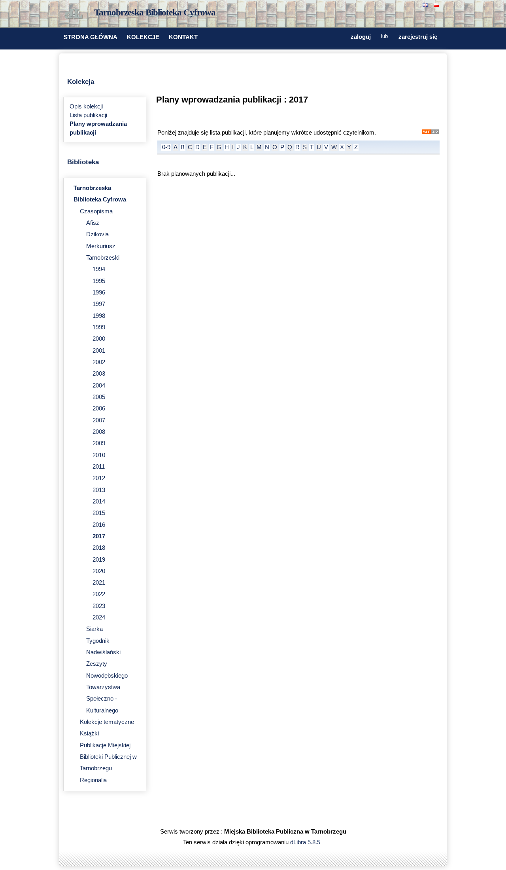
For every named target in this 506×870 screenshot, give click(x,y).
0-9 (166, 147)
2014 (99, 501)
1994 (99, 269)
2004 (99, 385)
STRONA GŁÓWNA (90, 37)
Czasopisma (96, 211)
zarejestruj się (417, 37)
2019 (99, 560)
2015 (99, 513)
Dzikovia (97, 234)
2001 (99, 351)
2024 (99, 617)
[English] (426, 4)
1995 (99, 281)
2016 (99, 525)
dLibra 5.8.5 (306, 842)
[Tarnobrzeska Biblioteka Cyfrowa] (75, 14)
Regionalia (93, 780)
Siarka (94, 629)
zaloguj (361, 37)
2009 (99, 443)
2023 (99, 606)
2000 (99, 339)
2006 (99, 408)
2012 (99, 478)
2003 (99, 373)
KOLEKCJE (143, 37)
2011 (99, 466)
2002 (99, 362)
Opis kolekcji (86, 106)
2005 (99, 397)
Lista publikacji (88, 115)
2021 (99, 582)
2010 (99, 455)
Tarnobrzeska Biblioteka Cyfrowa (154, 12)
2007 (99, 420)
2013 (99, 490)
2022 (99, 594)
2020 (99, 571)
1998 (99, 316)
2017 (99, 536)
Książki (89, 733)
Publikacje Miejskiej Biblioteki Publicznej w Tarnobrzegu (108, 757)
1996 (99, 292)
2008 (99, 432)
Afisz (92, 223)
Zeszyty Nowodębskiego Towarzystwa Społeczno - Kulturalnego (107, 687)
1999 (99, 327)
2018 (99, 548)
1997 (99, 304)
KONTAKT (183, 37)
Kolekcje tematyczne (107, 722)
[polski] (437, 4)
